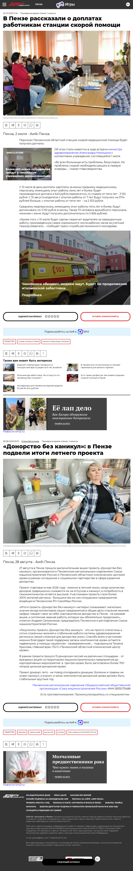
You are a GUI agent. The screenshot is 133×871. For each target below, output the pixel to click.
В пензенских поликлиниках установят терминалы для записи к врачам (100, 366)
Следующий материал (68, 862)
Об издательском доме (38, 795)
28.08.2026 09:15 (11, 441)
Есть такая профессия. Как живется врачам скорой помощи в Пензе (102, 376)
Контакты (31, 807)
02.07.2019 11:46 (10, 13)
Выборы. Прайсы (113, 803)
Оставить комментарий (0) (105, 316)
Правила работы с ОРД (37, 803)
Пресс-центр (60, 795)
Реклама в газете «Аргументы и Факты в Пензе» (77, 803)
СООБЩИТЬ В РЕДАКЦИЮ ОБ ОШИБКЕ (43, 810)
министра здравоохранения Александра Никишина (88, 151)
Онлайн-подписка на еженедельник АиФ (47, 799)
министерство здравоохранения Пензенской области (30, 117)
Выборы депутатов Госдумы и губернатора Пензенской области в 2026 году (79, 807)
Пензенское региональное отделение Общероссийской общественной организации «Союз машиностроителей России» (64, 545)
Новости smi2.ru (14, 431)
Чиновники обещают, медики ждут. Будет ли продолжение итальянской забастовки (74, 286)
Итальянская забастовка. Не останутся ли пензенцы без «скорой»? (38, 376)
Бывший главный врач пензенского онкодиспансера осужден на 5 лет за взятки (39, 366)
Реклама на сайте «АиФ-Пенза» (88, 799)
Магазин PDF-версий (80, 795)
